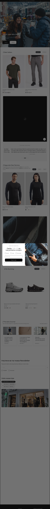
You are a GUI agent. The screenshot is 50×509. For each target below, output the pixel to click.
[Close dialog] (46, 245)
